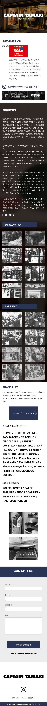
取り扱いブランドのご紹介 (23, 413)
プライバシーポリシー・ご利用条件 (23, 698)
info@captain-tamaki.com (23, 653)
